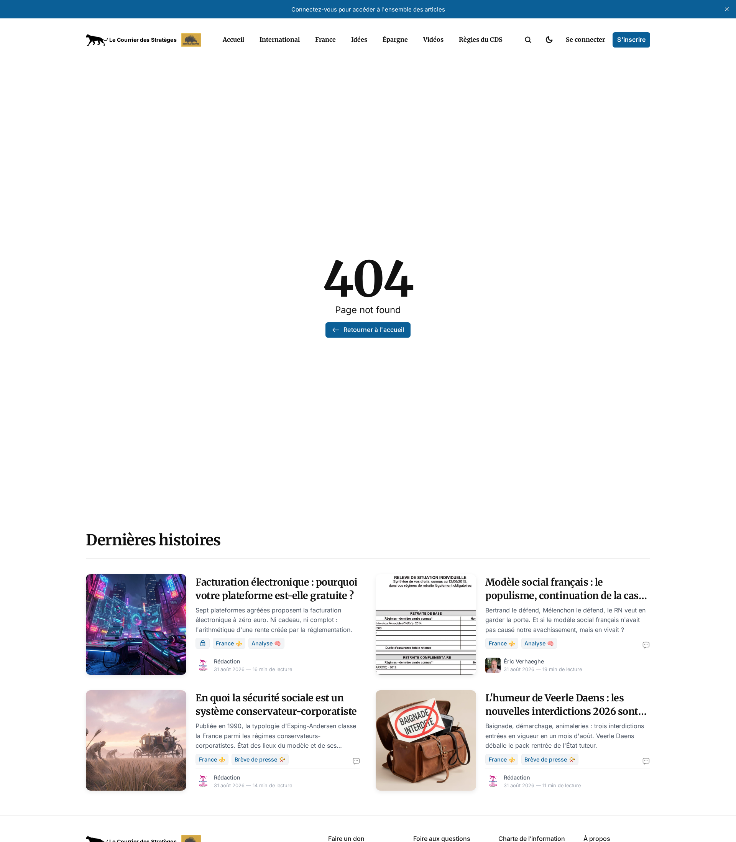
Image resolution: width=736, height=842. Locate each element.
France (325, 39)
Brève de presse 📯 (260, 759)
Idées (359, 39)
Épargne (395, 39)
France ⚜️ (229, 643)
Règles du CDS (481, 39)
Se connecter (585, 39)
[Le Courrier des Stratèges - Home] (146, 40)
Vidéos (433, 39)
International (280, 39)
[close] (727, 9)
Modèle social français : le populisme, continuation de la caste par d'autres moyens (566, 595)
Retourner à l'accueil (373, 329)
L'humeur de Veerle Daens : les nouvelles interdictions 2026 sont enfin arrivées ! (561, 711)
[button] (528, 40)
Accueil (233, 39)
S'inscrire (631, 39)
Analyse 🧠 (266, 643)
